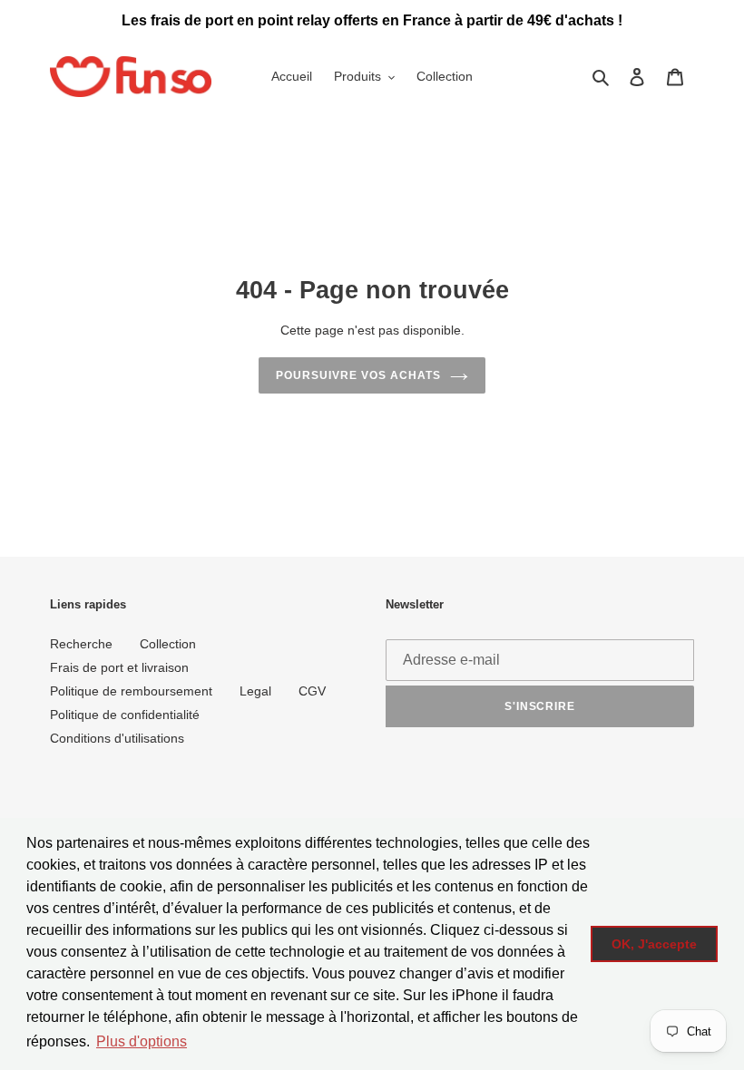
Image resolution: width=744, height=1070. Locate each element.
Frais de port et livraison (119, 667)
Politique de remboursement (131, 691)
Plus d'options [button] (141, 1041)
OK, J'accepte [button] (654, 944)
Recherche (81, 644)
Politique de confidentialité (125, 714)
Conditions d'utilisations (117, 738)
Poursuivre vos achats (358, 375)
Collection (168, 644)
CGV (312, 691)
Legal (255, 691)
